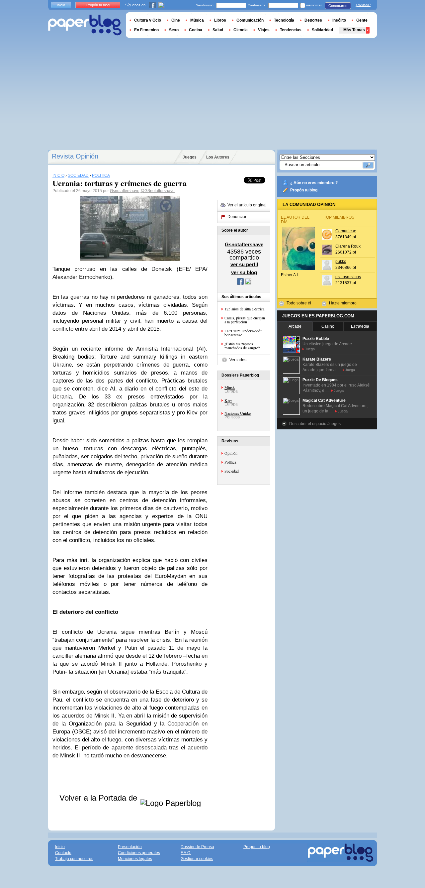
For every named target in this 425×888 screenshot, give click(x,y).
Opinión (230, 453)
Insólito (339, 20)
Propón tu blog (303, 190)
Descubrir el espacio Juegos (315, 423)
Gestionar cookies (197, 858)
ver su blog (244, 272)
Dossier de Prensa (197, 846)
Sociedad (231, 471)
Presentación (130, 846)
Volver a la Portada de (99, 797)
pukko (340, 261)
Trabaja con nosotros (74, 858)
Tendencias (290, 30)
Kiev (228, 400)
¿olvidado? (363, 5)
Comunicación (250, 20)
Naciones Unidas (237, 413)
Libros (220, 20)
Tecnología (284, 20)
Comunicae (345, 231)
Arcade (295, 326)
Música (197, 20)
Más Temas (354, 30)
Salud (217, 30)
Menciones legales (135, 858)
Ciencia (240, 30)
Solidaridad (322, 30)
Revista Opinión (75, 156)
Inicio (61, 5)
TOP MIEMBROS (339, 217)
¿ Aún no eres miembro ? (314, 182)
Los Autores (217, 157)
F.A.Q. (186, 852)
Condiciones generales (139, 852)
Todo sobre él (299, 303)
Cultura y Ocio (147, 20)
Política (230, 462)
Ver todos (237, 360)
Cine (175, 20)
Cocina (195, 30)
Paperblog (85, 25)
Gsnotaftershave (124, 190)
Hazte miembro (343, 303)
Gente (362, 20)
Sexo (174, 30)
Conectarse (337, 6)
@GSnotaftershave (157, 190)
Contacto (63, 852)
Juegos (190, 157)
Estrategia (360, 326)
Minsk (229, 387)
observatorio (126, 692)
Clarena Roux (348, 246)
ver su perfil (244, 264)
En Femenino (146, 30)
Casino (327, 326)
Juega (310, 349)
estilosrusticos (348, 277)
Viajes (264, 30)
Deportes (313, 20)
